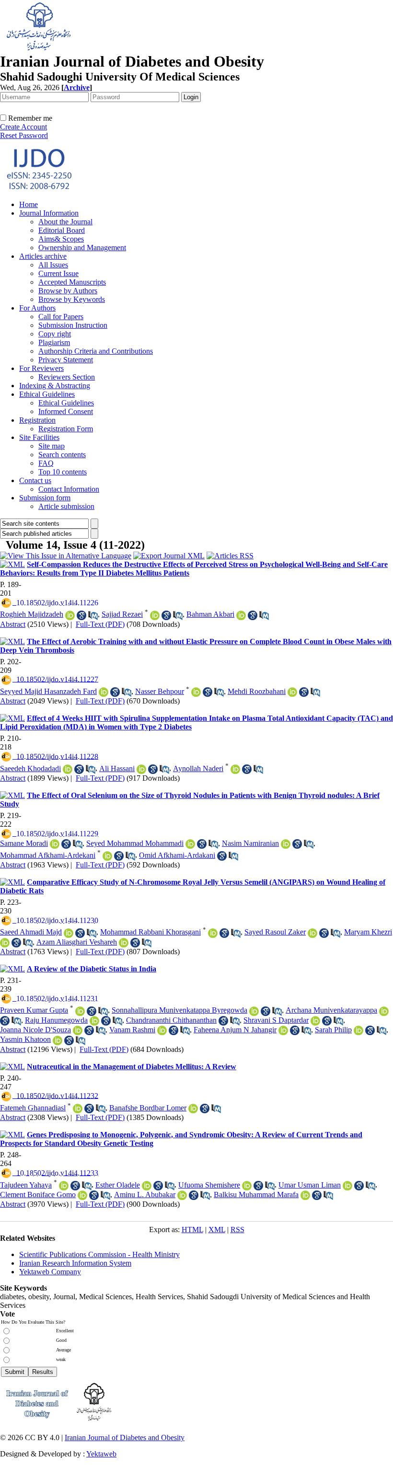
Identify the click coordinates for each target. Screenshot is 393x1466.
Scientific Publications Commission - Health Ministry (99, 1254)
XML (216, 1229)
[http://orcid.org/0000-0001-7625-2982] (162, 1030)
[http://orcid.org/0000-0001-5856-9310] (292, 692)
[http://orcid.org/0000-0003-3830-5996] (54, 844)
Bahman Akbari (210, 614)
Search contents (62, 454)
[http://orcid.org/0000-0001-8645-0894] (123, 942)
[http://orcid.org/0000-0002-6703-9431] (312, 933)
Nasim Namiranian (250, 843)
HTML (192, 1229)
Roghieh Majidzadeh (31, 614)
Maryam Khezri (368, 932)
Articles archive (43, 256)
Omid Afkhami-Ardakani (177, 855)
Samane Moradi (24, 843)
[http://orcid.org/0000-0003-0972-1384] (80, 1011)
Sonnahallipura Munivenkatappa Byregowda (179, 1010)
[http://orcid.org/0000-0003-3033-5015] (315, 1021)
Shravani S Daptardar (276, 1020)
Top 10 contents (62, 472)
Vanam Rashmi (132, 1030)
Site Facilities (39, 437)
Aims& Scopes (61, 239)
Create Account (23, 127)
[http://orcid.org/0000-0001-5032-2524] (241, 615)
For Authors (37, 308)
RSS (237, 1229)
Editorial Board (61, 230)
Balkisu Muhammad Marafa (256, 1194)
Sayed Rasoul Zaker (275, 932)
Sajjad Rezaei (122, 614)
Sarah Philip (333, 1030)
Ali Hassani (117, 768)
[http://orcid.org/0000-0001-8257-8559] (77, 1108)
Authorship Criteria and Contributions (95, 351)
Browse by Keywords (71, 299)
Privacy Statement (65, 360)
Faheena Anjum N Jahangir (235, 1030)
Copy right (54, 334)
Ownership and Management (82, 247)
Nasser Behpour (159, 691)
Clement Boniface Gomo (38, 1194)
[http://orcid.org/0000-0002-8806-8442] (82, 1195)
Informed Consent (65, 411)
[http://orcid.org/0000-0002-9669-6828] (77, 1030)
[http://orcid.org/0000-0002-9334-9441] (305, 1195)
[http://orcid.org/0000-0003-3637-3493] (283, 1030)
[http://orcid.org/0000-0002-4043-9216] (213, 933)
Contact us (35, 480)
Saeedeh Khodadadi (30, 768)
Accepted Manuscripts (72, 282)
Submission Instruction (72, 325)
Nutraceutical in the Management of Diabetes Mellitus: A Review (131, 1066)
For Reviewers (41, 368)
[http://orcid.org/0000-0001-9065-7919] (5, 942)
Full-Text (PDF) (100, 624)
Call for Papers (60, 316)
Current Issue (58, 273)
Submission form (44, 498)
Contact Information (68, 489)
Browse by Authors (67, 291)
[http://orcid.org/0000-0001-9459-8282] (358, 1030)
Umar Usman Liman (309, 1185)
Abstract (12, 624)
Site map (51, 446)
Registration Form (65, 429)
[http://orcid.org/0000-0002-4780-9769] (103, 692)
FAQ (46, 463)
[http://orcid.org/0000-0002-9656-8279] (70, 615)
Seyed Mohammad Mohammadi (135, 843)
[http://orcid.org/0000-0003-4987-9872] (196, 692)
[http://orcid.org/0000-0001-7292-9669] (155, 615)
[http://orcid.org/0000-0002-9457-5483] (193, 1108)
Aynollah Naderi (198, 768)
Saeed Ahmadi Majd (31, 932)
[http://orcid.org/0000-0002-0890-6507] (146, 1185)
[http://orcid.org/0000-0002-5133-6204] (285, 844)
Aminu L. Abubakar (144, 1194)
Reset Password (24, 135)
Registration (37, 420)
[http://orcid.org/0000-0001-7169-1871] (254, 1011)
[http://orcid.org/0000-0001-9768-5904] (107, 856)
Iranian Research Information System (75, 1263)
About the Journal (65, 222)
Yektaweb (101, 1454)
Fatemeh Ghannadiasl (33, 1108)
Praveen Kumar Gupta (34, 1010)
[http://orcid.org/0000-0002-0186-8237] (68, 933)
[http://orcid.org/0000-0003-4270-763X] (182, 1195)
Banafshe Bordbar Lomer (147, 1108)
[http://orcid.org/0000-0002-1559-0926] (141, 769)
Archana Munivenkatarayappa (331, 1010)
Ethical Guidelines (47, 394)
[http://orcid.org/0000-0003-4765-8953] (235, 769)
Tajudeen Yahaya (26, 1185)
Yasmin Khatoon (25, 1039)
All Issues (53, 265)
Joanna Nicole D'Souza (35, 1030)
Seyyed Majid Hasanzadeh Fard (48, 691)
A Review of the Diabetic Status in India (91, 969)
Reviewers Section (66, 377)
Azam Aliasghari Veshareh (76, 942)
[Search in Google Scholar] (81, 615)
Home (28, 204)
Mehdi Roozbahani (257, 691)
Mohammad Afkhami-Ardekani (47, 855)
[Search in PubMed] (93, 615)
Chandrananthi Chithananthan (171, 1020)
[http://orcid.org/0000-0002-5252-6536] (64, 1185)
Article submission (66, 506)
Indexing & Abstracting (54, 385)
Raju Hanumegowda (56, 1020)
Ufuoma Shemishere (209, 1185)
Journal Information (49, 213)
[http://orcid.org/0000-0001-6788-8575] (94, 1021)
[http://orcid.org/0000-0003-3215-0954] (67, 769)
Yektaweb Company (50, 1272)
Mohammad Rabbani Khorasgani (150, 932)
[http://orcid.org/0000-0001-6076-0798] (57, 1040)
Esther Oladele (117, 1185)
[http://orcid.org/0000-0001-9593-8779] (247, 1185)
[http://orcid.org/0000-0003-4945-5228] (347, 1185)
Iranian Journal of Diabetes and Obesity (125, 1437)
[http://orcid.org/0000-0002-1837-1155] (190, 844)
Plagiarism (54, 342)
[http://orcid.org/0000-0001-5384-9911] (384, 1011)
